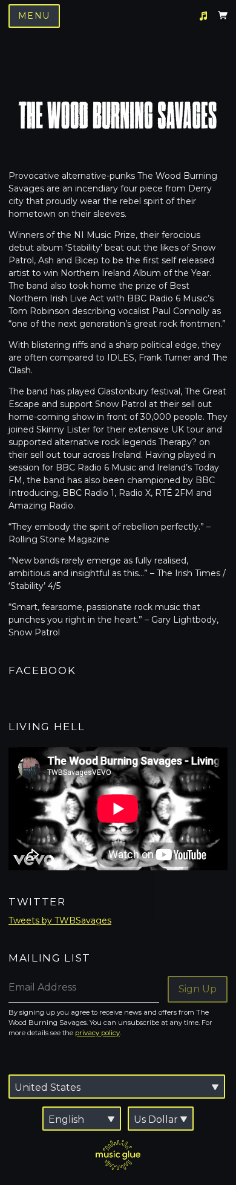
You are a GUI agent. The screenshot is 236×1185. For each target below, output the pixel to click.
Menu (34, 15)
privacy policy (97, 1033)
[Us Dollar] (161, 1118)
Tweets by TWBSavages (59, 920)
